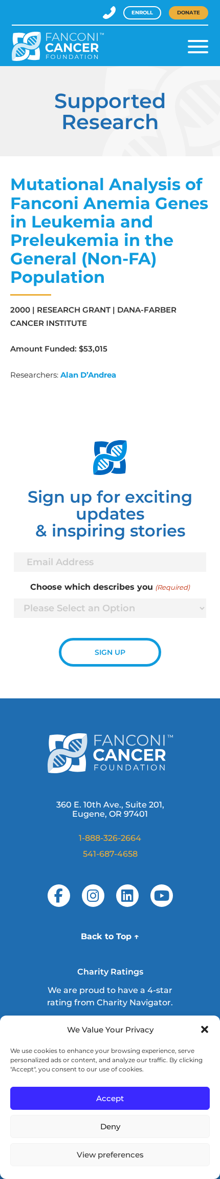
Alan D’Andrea (88, 375)
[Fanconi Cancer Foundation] (58, 46)
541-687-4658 (110, 854)
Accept (110, 1098)
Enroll (142, 12)
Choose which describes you (109, 587)
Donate (188, 12)
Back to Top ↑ (110, 936)
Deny (110, 1126)
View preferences (110, 1155)
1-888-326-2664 (110, 838)
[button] (205, 1029)
